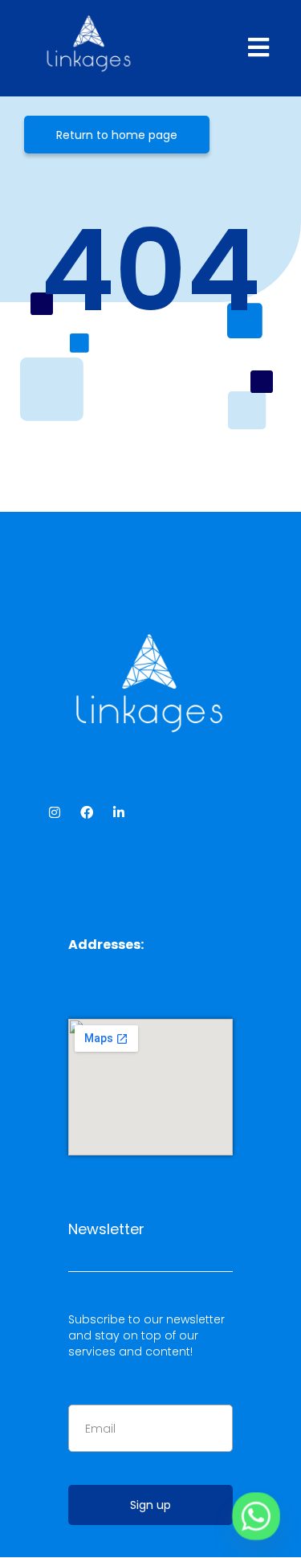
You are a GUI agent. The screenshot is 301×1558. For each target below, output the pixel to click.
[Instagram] (54, 812)
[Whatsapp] (256, 1516)
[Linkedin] (118, 812)
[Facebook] (86, 812)
